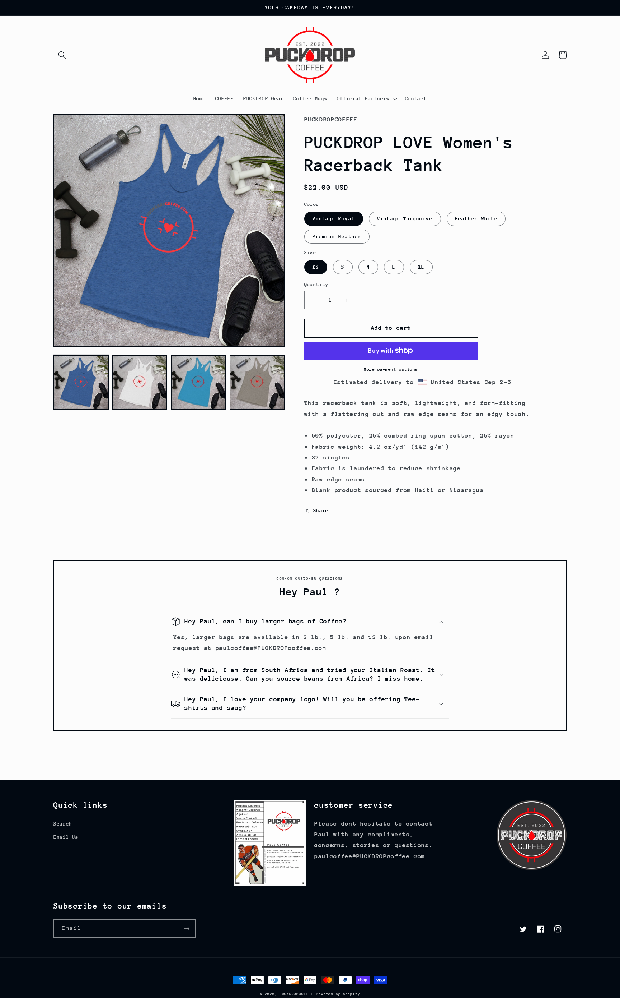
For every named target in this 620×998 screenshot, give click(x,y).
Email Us (65, 837)
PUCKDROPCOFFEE (297, 994)
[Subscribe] (186, 928)
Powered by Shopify (338, 994)
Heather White (476, 218)
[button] (62, 55)
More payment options (391, 369)
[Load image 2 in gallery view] (139, 382)
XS (316, 267)
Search (62, 824)
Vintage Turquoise (405, 218)
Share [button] (321, 510)
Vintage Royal (334, 218)
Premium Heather (337, 236)
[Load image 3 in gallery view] (198, 382)
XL (421, 267)
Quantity (316, 284)
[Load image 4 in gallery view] (257, 382)
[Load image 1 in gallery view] (80, 382)
